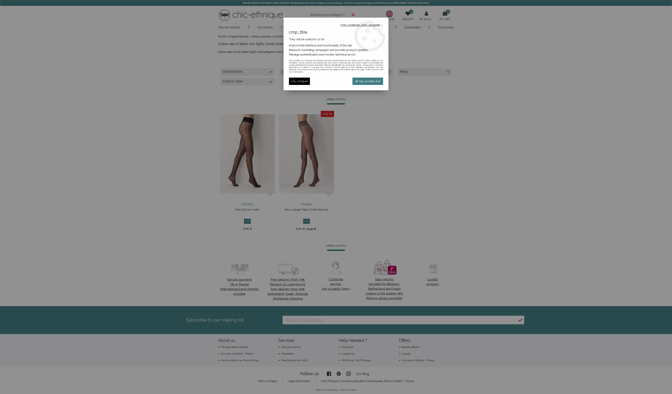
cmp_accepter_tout (369, 81)
